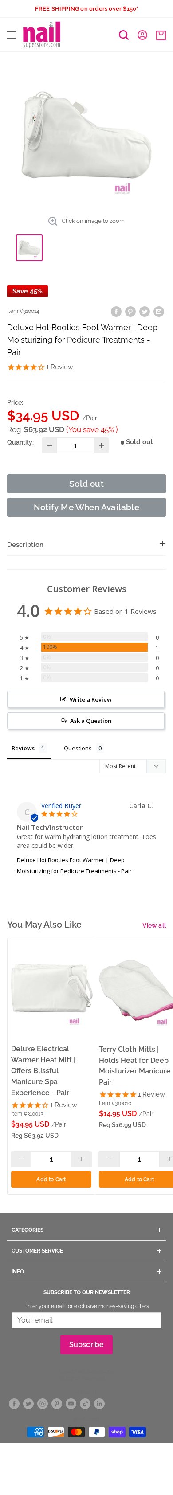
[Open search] (124, 35)
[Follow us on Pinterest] (56, 1403)
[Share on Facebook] (116, 311)
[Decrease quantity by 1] (49, 445)
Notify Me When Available (86, 507)
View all (154, 925)
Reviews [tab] (23, 748)
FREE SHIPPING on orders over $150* (86, 8)
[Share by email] (158, 311)
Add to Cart (51, 1179)
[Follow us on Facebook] (14, 1403)
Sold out (86, 483)
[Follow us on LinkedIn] (99, 1403)
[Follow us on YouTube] (71, 1403)
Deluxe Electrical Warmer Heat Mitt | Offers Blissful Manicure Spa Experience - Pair (43, 1071)
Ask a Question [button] (90, 721)
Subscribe (86, 1344)
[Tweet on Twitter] (144, 311)
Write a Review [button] (91, 699)
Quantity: (20, 442)
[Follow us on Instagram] (42, 1403)
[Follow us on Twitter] (28, 1403)
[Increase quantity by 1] (101, 445)
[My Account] (142, 34)
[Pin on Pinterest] (130, 311)
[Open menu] (11, 35)
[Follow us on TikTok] (85, 1403)
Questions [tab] (78, 748)
